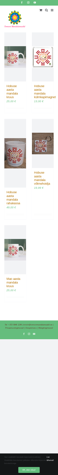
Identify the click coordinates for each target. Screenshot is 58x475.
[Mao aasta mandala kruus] (15, 249)
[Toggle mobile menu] (52, 10)
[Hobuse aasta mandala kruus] (15, 56)
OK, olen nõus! (29, 470)
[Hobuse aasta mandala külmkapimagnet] (43, 56)
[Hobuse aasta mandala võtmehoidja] (43, 143)
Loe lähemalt (50, 458)
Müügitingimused (45, 328)
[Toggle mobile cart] (40, 10)
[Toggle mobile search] (46, 10)
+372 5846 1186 (15, 325)
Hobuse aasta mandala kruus (12, 91)
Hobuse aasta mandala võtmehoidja (42, 178)
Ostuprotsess (31, 328)
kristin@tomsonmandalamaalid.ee (38, 325)
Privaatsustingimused (14, 328)
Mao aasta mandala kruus (13, 282)
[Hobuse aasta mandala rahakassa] (15, 153)
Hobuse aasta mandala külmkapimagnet (45, 91)
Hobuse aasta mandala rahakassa (13, 197)
